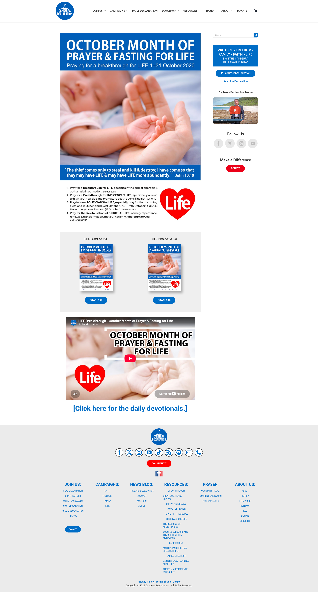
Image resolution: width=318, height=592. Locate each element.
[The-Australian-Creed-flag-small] (159, 472)
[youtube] (149, 452)
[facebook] (119, 452)
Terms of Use (163, 581)
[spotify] (179, 452)
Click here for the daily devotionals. (130, 408)
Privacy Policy (146, 581)
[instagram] (139, 452)
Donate (177, 581)
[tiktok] (159, 452)
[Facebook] (218, 143)
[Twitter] (230, 143)
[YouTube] (253, 143)
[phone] (199, 452)
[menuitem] (235, 73)
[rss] (169, 452)
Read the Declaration (235, 81)
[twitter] (129, 452)
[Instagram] (241, 143)
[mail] (189, 452)
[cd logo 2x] (65, 2)
